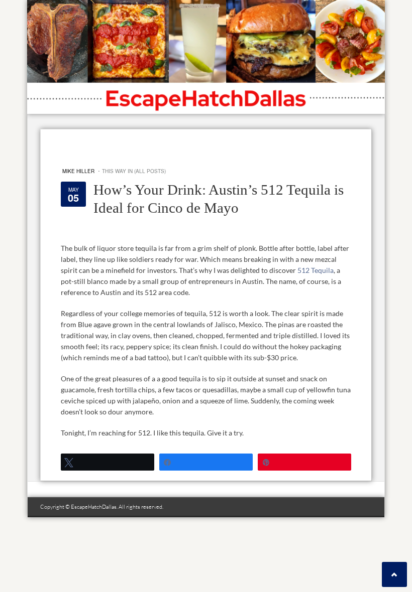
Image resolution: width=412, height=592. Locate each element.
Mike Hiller (78, 171)
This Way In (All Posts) (134, 171)
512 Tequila (315, 270)
